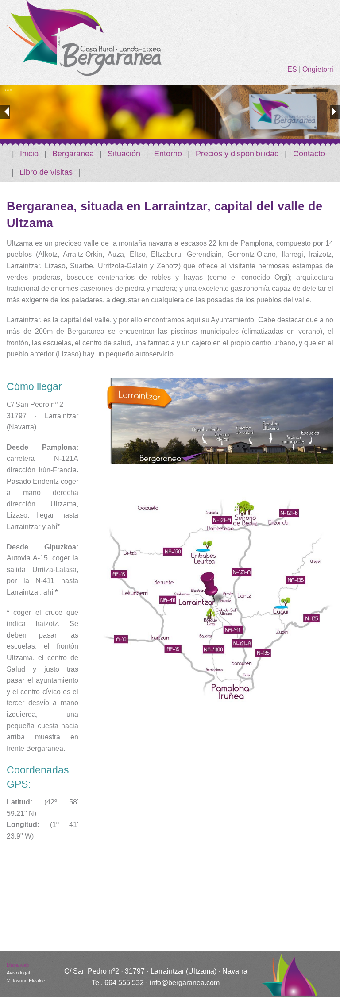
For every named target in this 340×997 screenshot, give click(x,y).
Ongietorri (317, 69)
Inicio (29, 153)
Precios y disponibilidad (237, 153)
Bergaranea (73, 153)
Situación (124, 153)
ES (292, 69)
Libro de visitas (46, 172)
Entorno (168, 153)
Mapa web (18, 965)
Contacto (309, 153)
